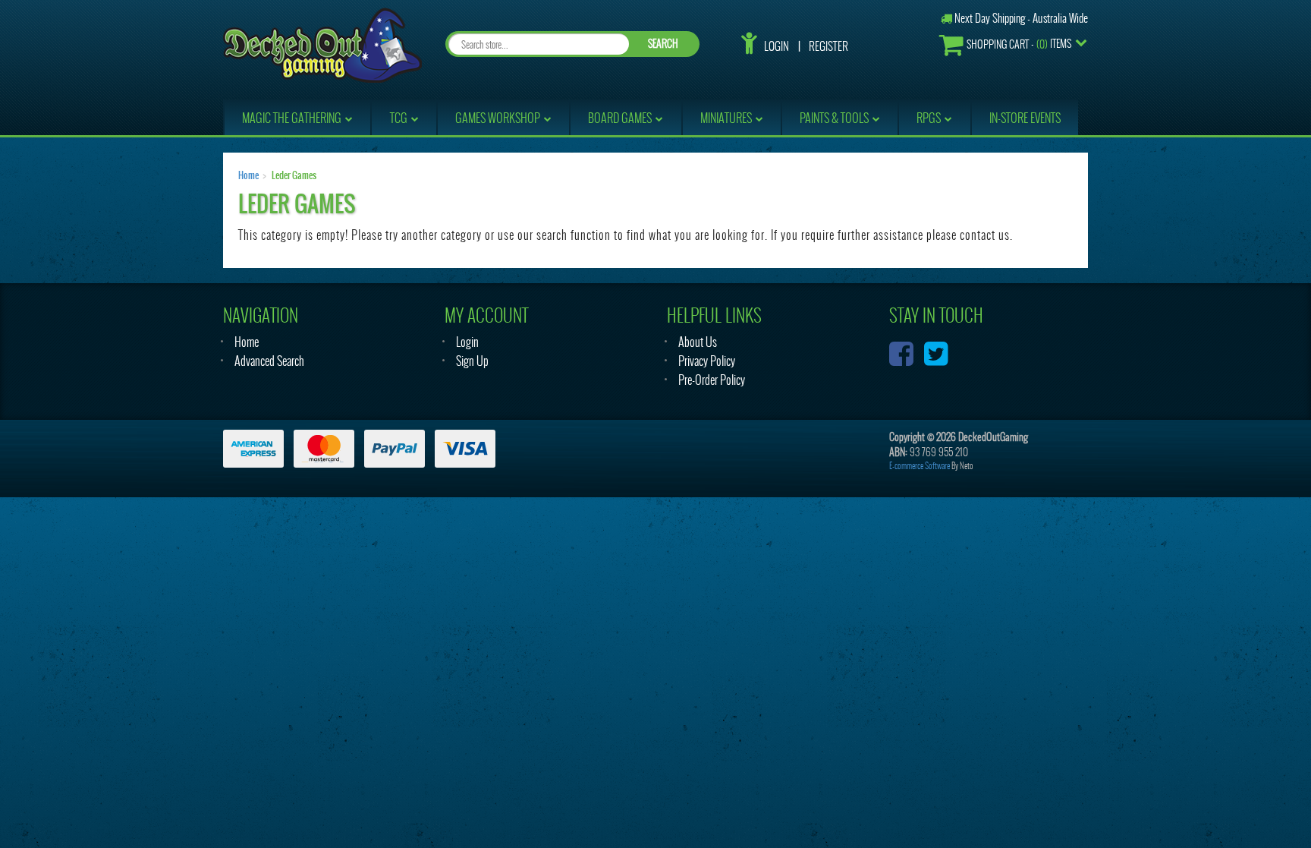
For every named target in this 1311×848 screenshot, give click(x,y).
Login (776, 46)
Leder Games (294, 175)
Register (828, 46)
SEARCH (663, 44)
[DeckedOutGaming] (322, 44)
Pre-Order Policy (711, 380)
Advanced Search (269, 361)
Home (248, 175)
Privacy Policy (706, 361)
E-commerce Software (919, 465)
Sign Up (472, 361)
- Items (1019, 44)
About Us (697, 342)
